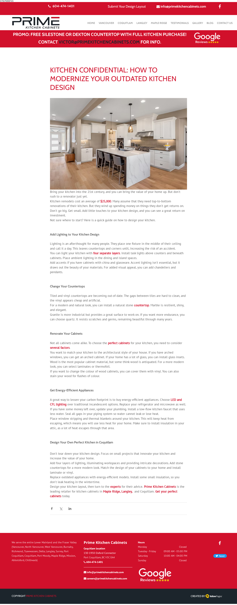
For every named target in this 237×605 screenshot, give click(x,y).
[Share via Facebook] (52, 508)
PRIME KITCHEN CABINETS (41, 596)
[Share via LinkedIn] (70, 508)
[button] (159, 23)
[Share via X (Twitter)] (61, 508)
